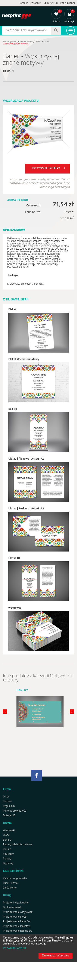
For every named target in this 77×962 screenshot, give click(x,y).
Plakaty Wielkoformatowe (17, 844)
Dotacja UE (9, 815)
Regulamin (9, 806)
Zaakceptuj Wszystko (55, 955)
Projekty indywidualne (15, 903)
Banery (21, 42)
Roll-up (7, 849)
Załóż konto (10, 888)
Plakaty (7, 859)
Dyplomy (8, 863)
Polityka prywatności (15, 811)
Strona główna (9, 42)
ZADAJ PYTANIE (18, 200)
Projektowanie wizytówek (18, 912)
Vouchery (8, 854)
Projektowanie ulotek (15, 917)
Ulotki (6, 835)
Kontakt (23, 3)
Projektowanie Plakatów (17, 926)
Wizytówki (9, 830)
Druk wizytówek (12, 907)
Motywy (30, 42)
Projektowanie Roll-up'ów (17, 931)
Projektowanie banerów (16, 921)
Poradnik (35, 3)
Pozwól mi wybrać (14, 948)
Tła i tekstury (42, 42)
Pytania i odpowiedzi (15, 878)
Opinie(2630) (50, 3)
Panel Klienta (67, 3)
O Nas (6, 797)
